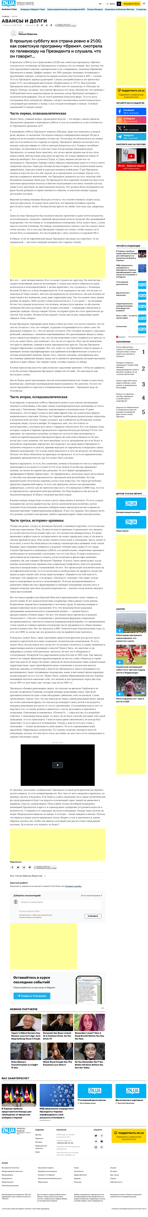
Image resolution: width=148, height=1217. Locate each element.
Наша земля (122, 531)
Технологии (78, 1171)
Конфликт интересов (46, 1175)
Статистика (121, 326)
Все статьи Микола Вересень (26, 875)
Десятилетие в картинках (123, 294)
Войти (112, 4)
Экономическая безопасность (50, 1178)
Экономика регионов (10, 1186)
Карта (37, 1152)
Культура (77, 1182)
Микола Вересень (27, 34)
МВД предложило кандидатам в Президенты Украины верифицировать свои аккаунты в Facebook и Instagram (126, 271)
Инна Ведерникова (88, 1103)
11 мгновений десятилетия (122, 283)
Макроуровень (7, 1175)
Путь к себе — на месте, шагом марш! (126, 317)
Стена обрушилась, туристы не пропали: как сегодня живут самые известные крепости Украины (127, 351)
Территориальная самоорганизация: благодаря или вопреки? (124, 307)
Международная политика (12, 1171)
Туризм (113, 1178)
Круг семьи (114, 1175)
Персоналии (43, 1182)
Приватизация (7, 1182)
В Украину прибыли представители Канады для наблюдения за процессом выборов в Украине (127, 255)
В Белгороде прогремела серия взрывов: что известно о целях (129, 638)
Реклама (38, 1142)
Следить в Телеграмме (33, 996)
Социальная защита (46, 1168)
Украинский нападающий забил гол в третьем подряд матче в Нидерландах (130, 670)
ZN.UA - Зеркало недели (131, 166)
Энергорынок (7, 1178)
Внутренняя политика (10, 1168)
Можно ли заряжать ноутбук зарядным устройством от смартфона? (125, 397)
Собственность (116, 1182)
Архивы (38, 1135)
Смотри (120, 609)
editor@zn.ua (70, 1155)
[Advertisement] (57, 262)
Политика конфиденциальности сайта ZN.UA (129, 1209)
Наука (76, 1168)
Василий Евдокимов (126, 1103)
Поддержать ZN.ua (131, 4)
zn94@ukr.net (62, 1149)
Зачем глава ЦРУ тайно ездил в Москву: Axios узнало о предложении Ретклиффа (126, 384)
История (113, 1171)
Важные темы (9, 9)
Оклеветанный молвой (128, 512)
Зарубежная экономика (47, 1171)
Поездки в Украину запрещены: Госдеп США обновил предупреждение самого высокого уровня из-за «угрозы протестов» (127, 368)
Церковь (77, 1178)
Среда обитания (80, 1175)
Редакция (39, 1138)
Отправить (93, 916)
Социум (113, 1168)
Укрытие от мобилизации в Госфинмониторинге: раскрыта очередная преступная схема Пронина (127, 412)
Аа (119, 4)
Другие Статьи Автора (129, 494)
